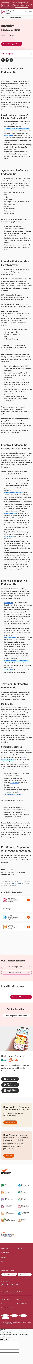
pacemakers (8, 536)
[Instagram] (8, 1285)
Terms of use (16, 883)
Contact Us (5, 1253)
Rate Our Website (22, 1303)
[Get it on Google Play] (10, 1084)
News (3, 1262)
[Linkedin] (18, 1285)
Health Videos (24, 1274)
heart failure (14, 783)
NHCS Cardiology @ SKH (10, 872)
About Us (4, 1248)
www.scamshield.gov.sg (21, 7)
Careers (20, 1248)
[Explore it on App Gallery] (10, 1090)
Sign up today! (10, 1122)
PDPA (3, 1303)
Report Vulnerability (7, 1308)
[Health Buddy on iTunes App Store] (10, 1079)
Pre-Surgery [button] (7, 54)
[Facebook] (3, 1285)
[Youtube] (13, 1285)
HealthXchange (10, 1274)
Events (3, 1257)
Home (2, 17)
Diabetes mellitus (10, 513)
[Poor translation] (6, 1339)
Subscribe (8, 1155)
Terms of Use (5, 1299)
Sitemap (19, 1299)
